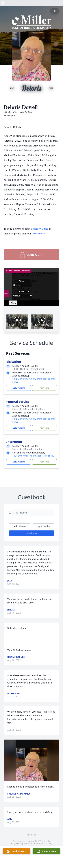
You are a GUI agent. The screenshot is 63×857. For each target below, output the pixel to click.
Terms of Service (40, 843)
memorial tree (40, 228)
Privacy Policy (23, 843)
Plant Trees (44, 388)
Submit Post (31, 533)
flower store (38, 233)
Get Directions (19, 388)
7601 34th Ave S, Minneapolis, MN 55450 (33, 455)
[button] (31, 760)
